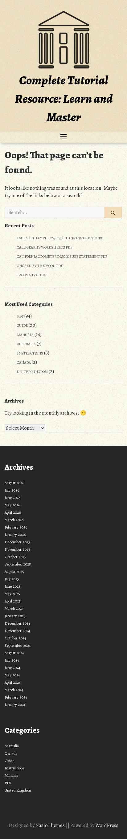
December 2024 (17, 623)
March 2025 (14, 608)
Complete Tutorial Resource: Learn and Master (64, 99)
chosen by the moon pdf (40, 265)
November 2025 (17, 549)
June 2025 (12, 586)
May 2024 (12, 675)
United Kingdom (32, 371)
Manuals (25, 334)
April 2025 (13, 601)
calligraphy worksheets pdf (44, 247)
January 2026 (15, 534)
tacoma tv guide (32, 275)
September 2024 (18, 645)
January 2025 (15, 615)
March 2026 (14, 519)
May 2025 (12, 593)
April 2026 (13, 512)
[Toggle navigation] (63, 137)
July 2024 (12, 660)
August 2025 (14, 571)
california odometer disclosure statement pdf (62, 256)
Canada (24, 362)
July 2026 (12, 490)
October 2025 (15, 556)
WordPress (106, 825)
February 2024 (16, 697)
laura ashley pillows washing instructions (59, 238)
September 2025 (18, 564)
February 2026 (16, 527)
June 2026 (12, 497)
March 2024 (14, 689)
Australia (26, 344)
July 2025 (12, 579)
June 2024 (12, 667)
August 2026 (14, 482)
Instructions (30, 353)
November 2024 (17, 630)
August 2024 (14, 652)
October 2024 (15, 638)
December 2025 (17, 542)
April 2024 (13, 682)
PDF (20, 316)
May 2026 (12, 505)
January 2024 (15, 704)
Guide (22, 325)
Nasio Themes (50, 825)
